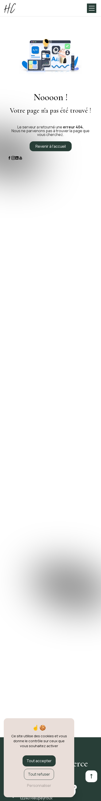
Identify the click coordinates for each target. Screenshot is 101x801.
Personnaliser (39, 785)
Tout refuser (39, 774)
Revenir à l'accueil (50, 146)
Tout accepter (39, 760)
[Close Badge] (74, 787)
